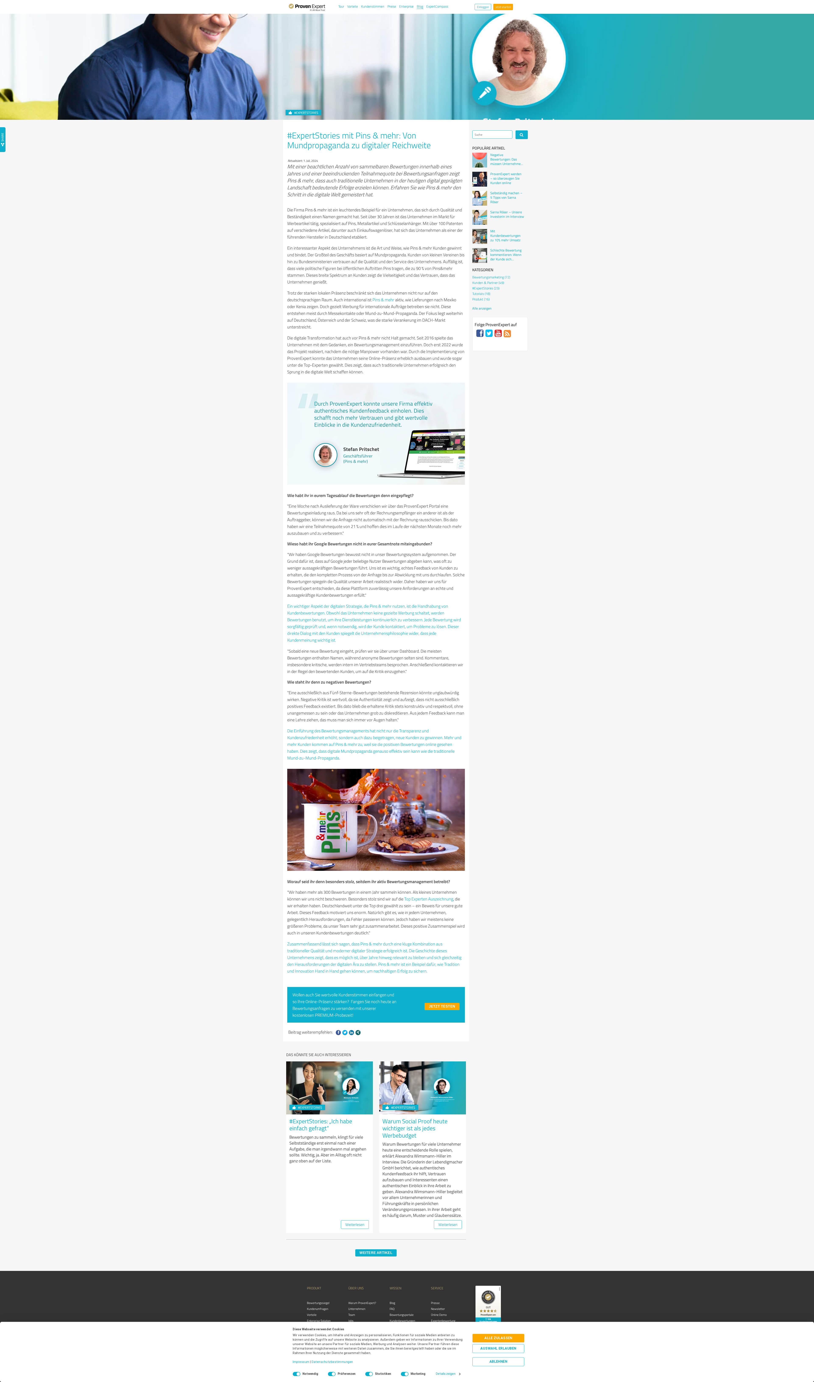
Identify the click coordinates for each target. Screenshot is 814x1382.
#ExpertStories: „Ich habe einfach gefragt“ (320, 1124)
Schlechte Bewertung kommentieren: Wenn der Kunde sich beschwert (505, 254)
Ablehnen (498, 1362)
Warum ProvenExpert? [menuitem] (362, 1303)
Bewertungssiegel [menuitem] (318, 1303)
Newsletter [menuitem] (438, 1309)
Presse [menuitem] (435, 1303)
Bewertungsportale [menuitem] (402, 1315)
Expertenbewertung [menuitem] (443, 1321)
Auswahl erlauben (498, 1349)
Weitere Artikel (376, 1253)
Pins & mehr (383, 300)
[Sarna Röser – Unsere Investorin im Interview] (479, 217)
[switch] (332, 1374)
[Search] (522, 134)
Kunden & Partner (488, 282)
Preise (391, 6)
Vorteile (352, 6)
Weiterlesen (354, 1224)
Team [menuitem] (351, 1315)
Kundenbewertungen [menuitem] (402, 1321)
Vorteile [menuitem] (311, 1315)
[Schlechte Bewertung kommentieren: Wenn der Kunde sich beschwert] (479, 255)
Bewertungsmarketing (491, 277)
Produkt (481, 299)
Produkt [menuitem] (314, 1288)
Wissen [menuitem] (395, 1288)
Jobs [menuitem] (351, 1321)
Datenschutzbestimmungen (332, 1362)
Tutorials (481, 293)
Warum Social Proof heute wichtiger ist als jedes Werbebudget (414, 1128)
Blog (420, 6)
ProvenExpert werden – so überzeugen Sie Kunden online (505, 178)
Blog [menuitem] (392, 1303)
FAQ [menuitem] (392, 1309)
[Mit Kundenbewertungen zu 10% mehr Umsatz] (479, 236)
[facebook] (338, 1032)
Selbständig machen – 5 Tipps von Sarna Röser (506, 197)
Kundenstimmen (372, 6)
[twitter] (344, 1032)
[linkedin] (351, 1032)
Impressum (301, 1362)
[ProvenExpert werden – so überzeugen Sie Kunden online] (479, 179)
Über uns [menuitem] (356, 1288)
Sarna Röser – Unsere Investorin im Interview (507, 214)
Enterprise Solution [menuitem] (318, 1321)
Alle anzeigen (482, 308)
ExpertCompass (437, 6)
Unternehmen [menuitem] (356, 1309)
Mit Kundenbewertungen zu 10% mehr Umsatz (505, 235)
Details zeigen (445, 1374)
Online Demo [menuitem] (439, 1315)
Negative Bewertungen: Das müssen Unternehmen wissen (506, 159)
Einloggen (483, 7)
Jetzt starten (503, 7)
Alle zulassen (498, 1338)
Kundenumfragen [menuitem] (317, 1309)
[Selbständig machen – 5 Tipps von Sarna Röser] (479, 198)
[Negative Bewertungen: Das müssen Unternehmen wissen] (479, 160)
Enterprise (406, 6)
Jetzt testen (442, 1006)
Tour (341, 6)
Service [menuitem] (437, 1288)
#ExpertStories (306, 112)
